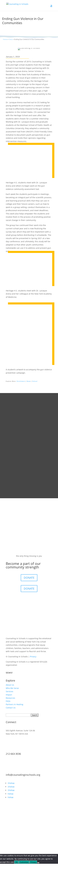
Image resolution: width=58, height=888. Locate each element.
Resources (10, 698)
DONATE (29, 577)
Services (9, 691)
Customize (24, 862)
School (34, 381)
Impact (9, 694)
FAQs (8, 701)
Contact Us (11, 707)
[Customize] (38, 862)
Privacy (33, 656)
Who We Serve (12, 688)
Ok (16, 862)
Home (5, 39)
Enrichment (21, 381)
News (11, 39)
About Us (10, 685)
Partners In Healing (14, 704)
